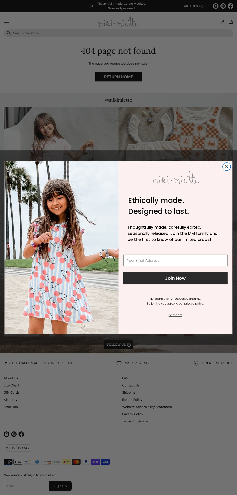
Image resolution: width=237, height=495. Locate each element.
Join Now (175, 278)
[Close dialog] (227, 167)
